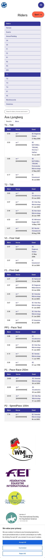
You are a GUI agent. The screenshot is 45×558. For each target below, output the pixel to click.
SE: (33, 362)
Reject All (22, 553)
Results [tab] (9, 121)
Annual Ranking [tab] (11, 36)
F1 (7, 49)
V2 (7, 96)
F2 (7, 53)
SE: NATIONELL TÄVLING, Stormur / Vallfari (36, 147)
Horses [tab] (8, 28)
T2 (7, 79)
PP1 (7, 70)
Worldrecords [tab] (11, 100)
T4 (7, 87)
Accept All (22, 542)
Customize (22, 548)
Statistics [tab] (9, 104)
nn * (17, 134)
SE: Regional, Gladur (35, 249)
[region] (22, 541)
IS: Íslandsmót (37, 320)
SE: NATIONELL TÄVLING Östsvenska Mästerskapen (37, 163)
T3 (7, 83)
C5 (7, 45)
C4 (7, 40)
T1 (7, 74)
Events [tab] (8, 32)
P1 (7, 57)
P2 (7, 62)
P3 (7, 66)
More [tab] (17, 121)
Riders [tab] (8, 23)
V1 (7, 91)
